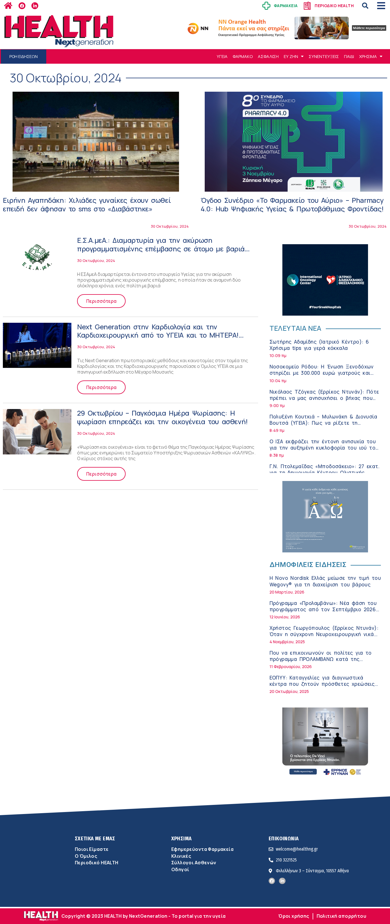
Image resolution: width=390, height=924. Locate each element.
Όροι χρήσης (293, 916)
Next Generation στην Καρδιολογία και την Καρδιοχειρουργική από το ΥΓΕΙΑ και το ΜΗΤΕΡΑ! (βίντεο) (158, 335)
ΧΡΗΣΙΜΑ (368, 56)
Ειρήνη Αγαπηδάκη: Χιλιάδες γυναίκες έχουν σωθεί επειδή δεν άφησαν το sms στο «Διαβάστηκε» (87, 204)
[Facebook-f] (22, 5)
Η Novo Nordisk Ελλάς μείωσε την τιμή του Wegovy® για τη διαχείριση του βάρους (325, 581)
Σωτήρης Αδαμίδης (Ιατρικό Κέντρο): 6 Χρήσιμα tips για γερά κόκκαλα (319, 344)
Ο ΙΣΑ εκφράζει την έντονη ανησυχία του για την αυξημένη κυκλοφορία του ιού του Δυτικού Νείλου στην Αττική (324, 447)
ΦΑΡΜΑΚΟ (243, 56)
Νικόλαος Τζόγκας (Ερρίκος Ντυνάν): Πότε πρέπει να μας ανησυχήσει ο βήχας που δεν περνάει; (324, 398)
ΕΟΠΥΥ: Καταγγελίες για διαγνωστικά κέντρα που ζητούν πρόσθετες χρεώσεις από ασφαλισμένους (322, 683)
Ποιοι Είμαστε (91, 849)
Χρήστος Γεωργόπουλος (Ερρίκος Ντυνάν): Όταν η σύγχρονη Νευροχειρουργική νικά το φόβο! (324, 634)
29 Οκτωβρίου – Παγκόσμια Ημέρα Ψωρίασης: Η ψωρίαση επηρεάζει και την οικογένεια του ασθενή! (162, 417)
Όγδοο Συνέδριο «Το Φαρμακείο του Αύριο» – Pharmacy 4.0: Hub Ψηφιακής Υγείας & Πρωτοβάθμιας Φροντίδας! (292, 204)
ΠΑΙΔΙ (349, 56)
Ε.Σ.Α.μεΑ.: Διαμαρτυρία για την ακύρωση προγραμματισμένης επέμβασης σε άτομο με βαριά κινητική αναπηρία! (161, 248)
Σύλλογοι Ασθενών (193, 862)
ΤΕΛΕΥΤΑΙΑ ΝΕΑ (295, 328)
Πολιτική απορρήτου (341, 916)
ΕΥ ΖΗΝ (291, 56)
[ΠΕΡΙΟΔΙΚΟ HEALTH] (307, 6)
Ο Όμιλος (86, 856)
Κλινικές (181, 856)
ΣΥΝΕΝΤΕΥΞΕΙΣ (324, 56)
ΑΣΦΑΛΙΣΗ (268, 56)
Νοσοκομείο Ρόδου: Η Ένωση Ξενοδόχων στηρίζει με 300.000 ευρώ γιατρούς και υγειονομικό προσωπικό (322, 372)
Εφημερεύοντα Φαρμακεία (202, 849)
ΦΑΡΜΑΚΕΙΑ (286, 5)
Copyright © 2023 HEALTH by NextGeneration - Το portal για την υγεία (143, 916)
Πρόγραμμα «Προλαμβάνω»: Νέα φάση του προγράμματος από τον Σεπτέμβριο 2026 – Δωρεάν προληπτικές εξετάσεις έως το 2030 (325, 612)
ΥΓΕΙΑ (222, 56)
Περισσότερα (101, 301)
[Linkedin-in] (34, 5)
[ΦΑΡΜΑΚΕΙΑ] (266, 6)
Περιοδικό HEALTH (96, 862)
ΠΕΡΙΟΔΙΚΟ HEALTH (334, 5)
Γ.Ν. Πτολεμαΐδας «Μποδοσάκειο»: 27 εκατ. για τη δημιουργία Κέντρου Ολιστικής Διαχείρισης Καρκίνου (324, 472)
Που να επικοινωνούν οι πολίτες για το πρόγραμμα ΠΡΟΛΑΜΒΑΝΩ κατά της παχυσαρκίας (321, 659)
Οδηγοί (180, 869)
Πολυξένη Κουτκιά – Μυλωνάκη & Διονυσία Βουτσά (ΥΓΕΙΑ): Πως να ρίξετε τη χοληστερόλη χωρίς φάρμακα (323, 422)
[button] (365, 5)
